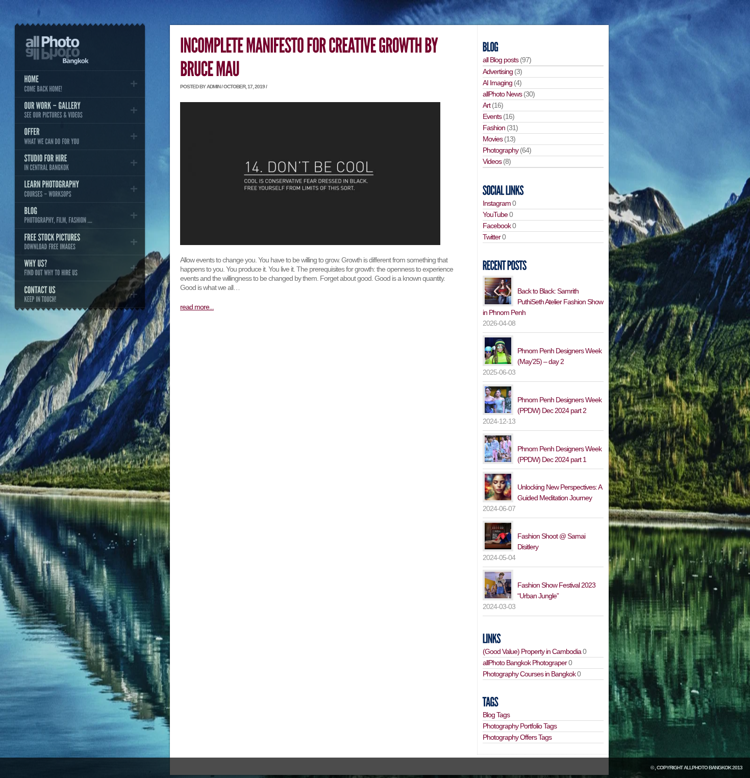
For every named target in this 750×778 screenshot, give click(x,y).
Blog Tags (496, 715)
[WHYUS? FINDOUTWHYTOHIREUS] (79, 268)
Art (486, 105)
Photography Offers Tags (517, 737)
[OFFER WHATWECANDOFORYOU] (79, 136)
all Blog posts (500, 60)
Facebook (497, 226)
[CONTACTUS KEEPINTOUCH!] (79, 294)
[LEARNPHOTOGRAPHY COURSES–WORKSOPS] (79, 189)
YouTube (495, 214)
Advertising (498, 71)
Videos (492, 161)
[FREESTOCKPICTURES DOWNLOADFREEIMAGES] (79, 241)
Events (492, 116)
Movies (493, 139)
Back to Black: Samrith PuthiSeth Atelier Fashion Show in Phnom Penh (543, 302)
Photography (500, 150)
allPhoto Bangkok (707, 767)
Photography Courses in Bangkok (529, 674)
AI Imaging (497, 83)
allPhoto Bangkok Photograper (525, 663)
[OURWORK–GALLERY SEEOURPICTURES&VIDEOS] (79, 110)
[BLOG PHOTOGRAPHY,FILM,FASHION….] (79, 215)
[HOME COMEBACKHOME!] (79, 83)
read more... (197, 307)
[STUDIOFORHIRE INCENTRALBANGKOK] (79, 163)
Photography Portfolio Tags (520, 726)
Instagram (497, 203)
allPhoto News (502, 94)
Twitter (492, 237)
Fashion (494, 128)
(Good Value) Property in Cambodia (532, 651)
